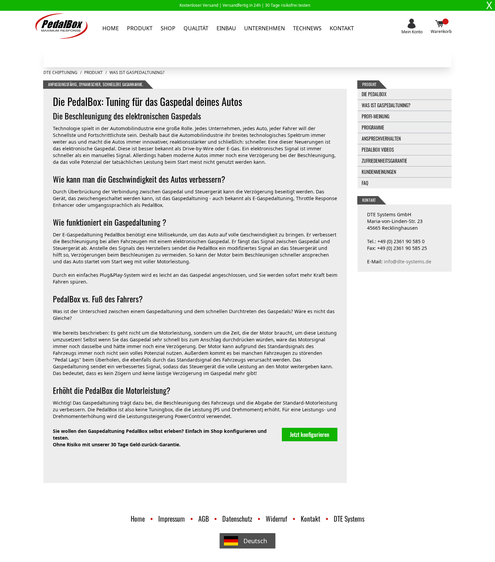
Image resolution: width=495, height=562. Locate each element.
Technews (307, 28)
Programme (373, 127)
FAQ (365, 182)
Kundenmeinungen (379, 171)
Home (110, 28)
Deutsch (255, 541)
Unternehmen (264, 28)
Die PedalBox (374, 94)
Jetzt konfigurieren (309, 434)
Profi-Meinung (375, 116)
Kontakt (342, 28)
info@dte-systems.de (407, 261)
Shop (168, 28)
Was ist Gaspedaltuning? (386, 105)
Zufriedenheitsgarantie (384, 160)
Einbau (226, 28)
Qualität (196, 28)
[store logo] (61, 26)
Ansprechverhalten (381, 138)
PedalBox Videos (378, 149)
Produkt (140, 28)
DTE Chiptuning (60, 72)
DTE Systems (349, 519)
